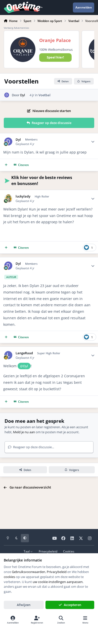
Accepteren (72, 604)
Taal (27, 551)
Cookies (68, 551)
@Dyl (24, 366)
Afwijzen (23, 604)
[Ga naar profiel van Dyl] (6, 95)
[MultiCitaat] (6, 164)
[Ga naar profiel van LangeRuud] (8, 355)
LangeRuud (24, 353)
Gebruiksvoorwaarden (28, 572)
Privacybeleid (48, 551)
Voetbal (44, 95)
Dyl (22, 95)
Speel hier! (55, 57)
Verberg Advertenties (16, 28)
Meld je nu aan (24, 432)
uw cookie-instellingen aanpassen (58, 582)
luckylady (23, 196)
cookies (9, 576)
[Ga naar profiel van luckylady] (8, 198)
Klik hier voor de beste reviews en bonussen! (41, 180)
